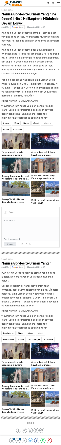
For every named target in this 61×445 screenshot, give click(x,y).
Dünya (16, 123)
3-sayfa (6, 123)
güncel (36, 123)
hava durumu (8, 339)
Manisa (6, 129)
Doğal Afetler (8, 333)
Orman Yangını (34, 339)
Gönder (10, 244)
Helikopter (47, 123)
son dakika (17, 129)
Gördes (26, 123)
